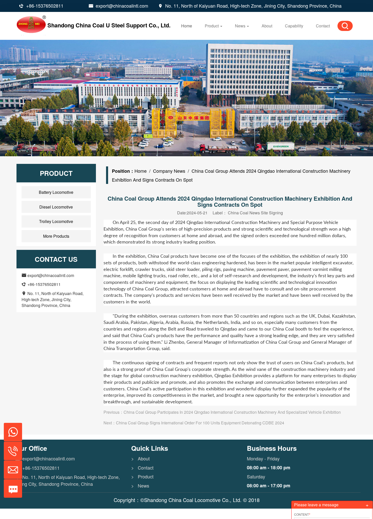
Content (302, 514)
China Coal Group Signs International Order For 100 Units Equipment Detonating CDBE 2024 (200, 423)
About (267, 26)
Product (212, 26)
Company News (169, 170)
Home (186, 26)
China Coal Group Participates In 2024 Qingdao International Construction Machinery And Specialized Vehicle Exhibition (232, 412)
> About (140, 458)
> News (140, 485)
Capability (294, 26)
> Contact (142, 467)
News (240, 26)
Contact (323, 26)
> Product (142, 476)
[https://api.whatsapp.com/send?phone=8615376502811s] (11, 429)
